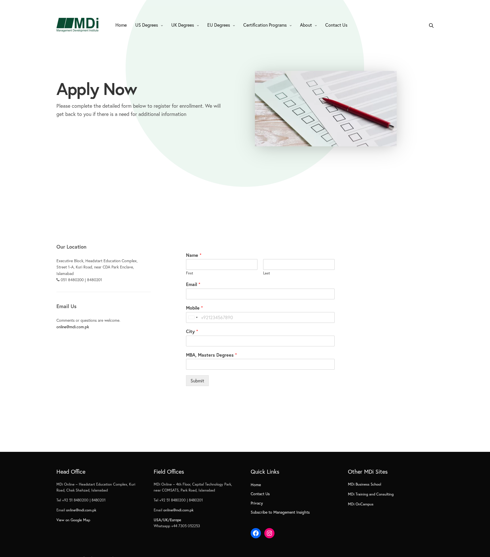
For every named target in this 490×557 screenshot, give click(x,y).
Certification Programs (265, 25)
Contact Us (336, 25)
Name (193, 255)
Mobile (194, 308)
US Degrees (146, 25)
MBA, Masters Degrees (211, 355)
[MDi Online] (77, 25)
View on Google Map (73, 520)
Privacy (257, 503)
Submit (197, 381)
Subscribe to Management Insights (280, 512)
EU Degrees (218, 25)
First (189, 273)
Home (121, 25)
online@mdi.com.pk (72, 326)
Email (193, 284)
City (192, 331)
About (306, 25)
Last (266, 273)
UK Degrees (182, 25)
